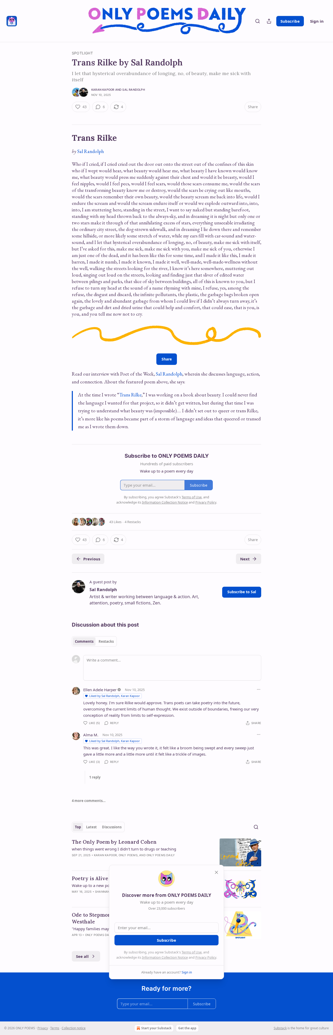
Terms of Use (192, 952)
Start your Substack (156, 1028)
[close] (216, 872)
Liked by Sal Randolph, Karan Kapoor (114, 696)
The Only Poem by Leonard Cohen (114, 842)
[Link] (64, 138)
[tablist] (94, 641)
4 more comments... (89, 800)
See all (82, 956)
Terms (54, 1028)
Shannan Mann (107, 891)
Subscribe (290, 21)
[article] (166, 852)
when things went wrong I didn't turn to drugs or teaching (124, 849)
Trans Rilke (130, 394)
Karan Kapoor (102, 89)
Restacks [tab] (106, 641)
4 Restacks (133, 521)
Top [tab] (78, 827)
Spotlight (82, 53)
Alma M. (90, 734)
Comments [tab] (84, 641)
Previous (91, 558)
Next (245, 558)
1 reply (94, 777)
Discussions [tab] (111, 827)
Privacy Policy (205, 957)
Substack (280, 1028)
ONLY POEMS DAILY (160, 855)
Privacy (42, 1028)
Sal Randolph (133, 89)
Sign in (317, 21)
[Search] (257, 21)
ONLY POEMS (128, 855)
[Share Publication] (269, 21)
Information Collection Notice (165, 957)
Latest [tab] (91, 827)
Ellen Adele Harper (100, 689)
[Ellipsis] (258, 689)
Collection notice (74, 1028)
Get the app (187, 1028)
